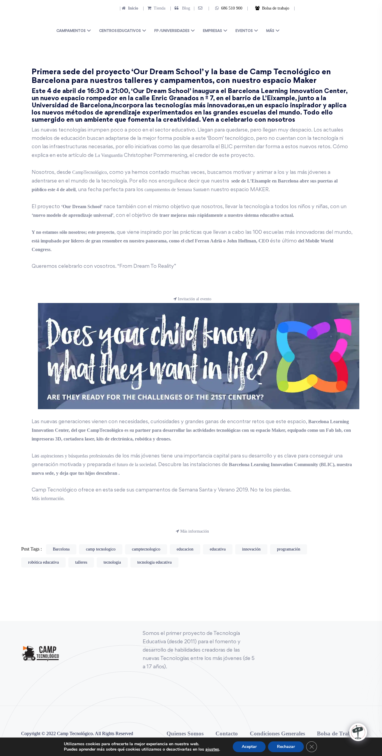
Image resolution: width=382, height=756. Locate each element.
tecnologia (112, 562)
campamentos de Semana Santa (174, 189)
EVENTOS (244, 31)
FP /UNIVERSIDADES (172, 31)
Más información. (48, 498)
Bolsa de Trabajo (338, 733)
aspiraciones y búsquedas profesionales (76, 455)
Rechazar (286, 746)
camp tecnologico (100, 549)
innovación (251, 549)
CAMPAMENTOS (71, 31)
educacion (185, 549)
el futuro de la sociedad (133, 464)
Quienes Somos (185, 733)
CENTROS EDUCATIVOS (120, 31)
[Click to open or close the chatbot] (358, 732)
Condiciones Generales (277, 733)
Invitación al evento (194, 299)
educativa (218, 549)
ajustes (212, 749)
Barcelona (61, 549)
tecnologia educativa (154, 562)
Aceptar (249, 746)
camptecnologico (146, 549)
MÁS (270, 31)
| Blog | (182, 8)
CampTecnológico (89, 172)
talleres (81, 562)
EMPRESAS (212, 31)
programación (288, 549)
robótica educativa (43, 562)
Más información (194, 531)
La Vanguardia (108, 155)
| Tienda (152, 8)
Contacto (226, 733)
